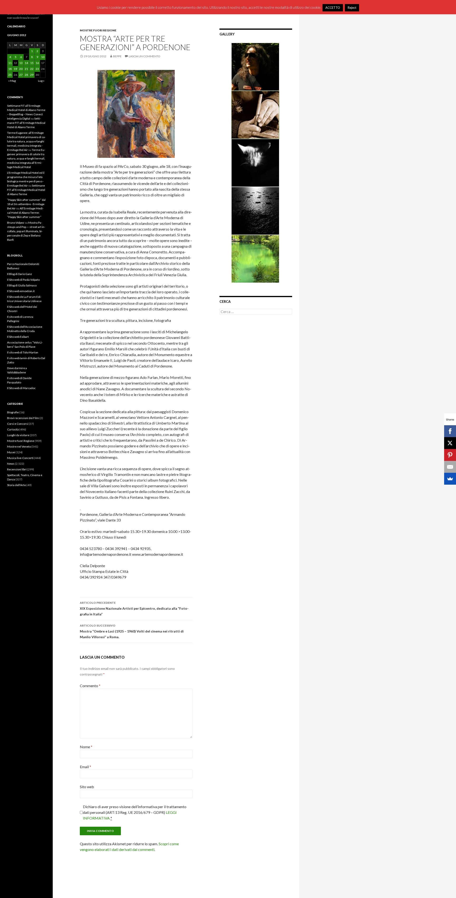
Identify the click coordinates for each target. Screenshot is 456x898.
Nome (86, 746)
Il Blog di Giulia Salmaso (22, 285)
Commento (90, 685)
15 (31, 63)
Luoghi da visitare (18, 435)
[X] (450, 443)
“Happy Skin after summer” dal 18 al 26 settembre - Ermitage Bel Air (26, 204)
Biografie (13, 412)
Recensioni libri (17, 469)
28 (26, 75)
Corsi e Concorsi (17, 423)
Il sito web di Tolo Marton (22, 352)
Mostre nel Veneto (19, 446)
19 (15, 69)
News (10, 463)
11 (10, 63)
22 (31, 69)
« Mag (12, 80)
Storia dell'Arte (16, 485)
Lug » (41, 80)
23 (37, 69)
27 (21, 75)
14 (26, 63)
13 (21, 63)
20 (21, 69)
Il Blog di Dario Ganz (19, 274)
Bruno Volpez (15, 222)
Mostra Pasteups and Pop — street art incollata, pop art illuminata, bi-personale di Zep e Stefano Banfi (26, 231)
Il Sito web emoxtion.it (21, 291)
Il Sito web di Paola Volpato (23, 279)
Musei (11, 452)
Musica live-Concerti (20, 458)
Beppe (117, 56)
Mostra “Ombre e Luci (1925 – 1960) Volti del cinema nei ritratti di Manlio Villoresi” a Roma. (132, 631)
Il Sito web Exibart (18, 336)
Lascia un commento (144, 56)
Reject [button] (352, 8)
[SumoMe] (450, 479)
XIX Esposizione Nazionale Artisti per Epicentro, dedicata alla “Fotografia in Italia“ (134, 608)
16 (37, 63)
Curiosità (13, 429)
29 (31, 75)
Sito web (87, 786)
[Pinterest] (450, 455)
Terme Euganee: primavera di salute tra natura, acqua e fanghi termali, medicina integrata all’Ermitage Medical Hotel (26, 158)
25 (10, 75)
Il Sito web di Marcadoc (21, 388)
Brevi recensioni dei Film (23, 418)
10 (42, 57)
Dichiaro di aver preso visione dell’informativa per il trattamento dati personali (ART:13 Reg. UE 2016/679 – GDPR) (134, 812)
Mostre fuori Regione (98, 30)
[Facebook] (450, 431)
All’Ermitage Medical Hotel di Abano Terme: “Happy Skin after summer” (25, 213)
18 (10, 69)
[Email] (450, 467)
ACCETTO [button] (332, 8)
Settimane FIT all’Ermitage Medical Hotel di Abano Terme (26, 123)
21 (26, 69)
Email (85, 766)
